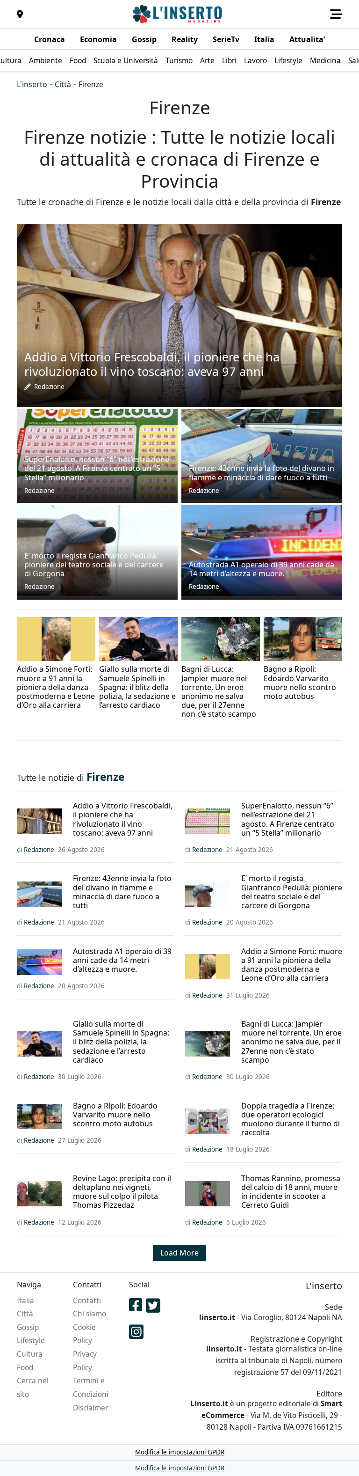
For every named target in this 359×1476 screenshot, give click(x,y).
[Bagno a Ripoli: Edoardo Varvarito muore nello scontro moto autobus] (303, 638)
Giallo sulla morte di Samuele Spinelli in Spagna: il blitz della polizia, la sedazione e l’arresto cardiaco (121, 1042)
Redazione (49, 386)
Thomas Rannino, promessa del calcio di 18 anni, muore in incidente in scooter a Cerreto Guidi (290, 1192)
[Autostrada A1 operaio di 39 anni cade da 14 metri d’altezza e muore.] (261, 549)
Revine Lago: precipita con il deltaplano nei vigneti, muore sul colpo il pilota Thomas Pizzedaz (122, 1192)
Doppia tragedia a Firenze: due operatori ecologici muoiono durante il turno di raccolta (290, 1119)
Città (63, 84)
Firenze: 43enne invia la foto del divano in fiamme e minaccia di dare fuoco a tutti (122, 892)
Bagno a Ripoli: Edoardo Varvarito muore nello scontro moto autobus (115, 1115)
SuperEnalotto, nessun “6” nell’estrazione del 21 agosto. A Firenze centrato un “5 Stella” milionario (287, 819)
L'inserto (32, 84)
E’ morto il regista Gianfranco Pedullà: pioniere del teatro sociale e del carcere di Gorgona (291, 892)
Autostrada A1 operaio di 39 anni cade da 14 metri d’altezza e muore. (122, 960)
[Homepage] (178, 14)
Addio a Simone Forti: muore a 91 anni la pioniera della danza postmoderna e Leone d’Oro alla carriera (291, 965)
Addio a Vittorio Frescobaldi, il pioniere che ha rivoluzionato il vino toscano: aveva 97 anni (122, 819)
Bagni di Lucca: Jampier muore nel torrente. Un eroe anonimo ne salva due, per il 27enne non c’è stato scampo (291, 1042)
